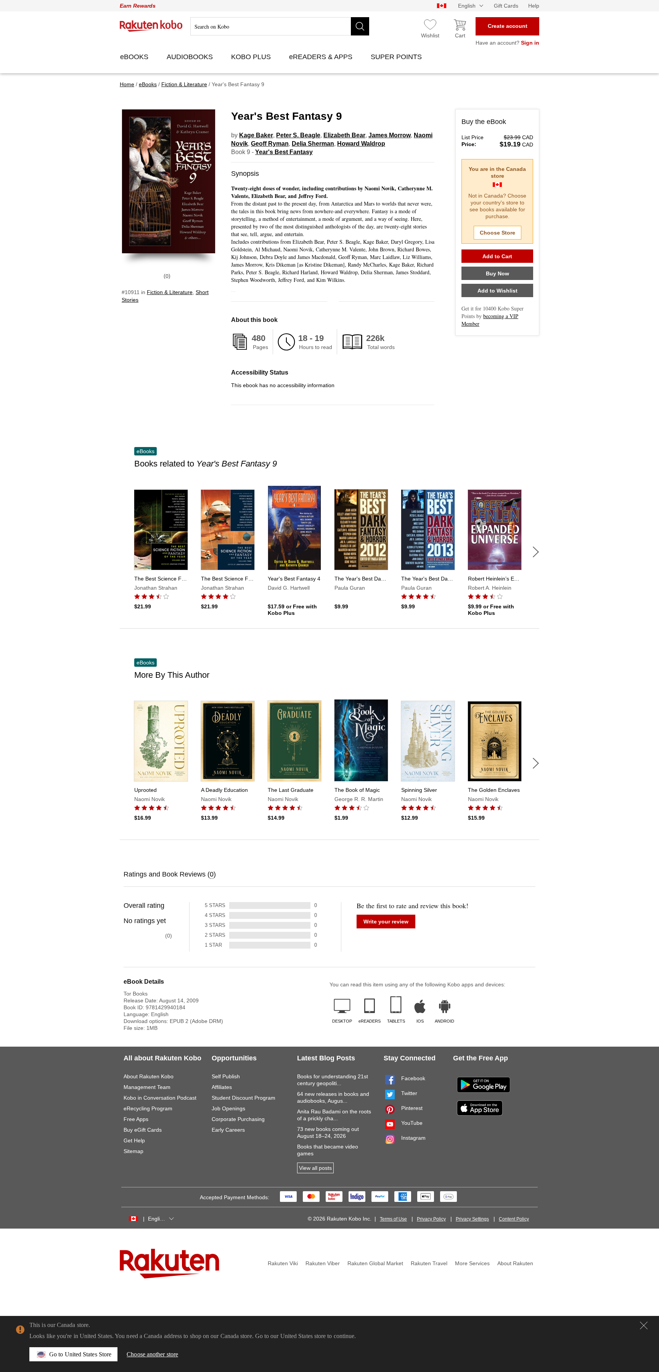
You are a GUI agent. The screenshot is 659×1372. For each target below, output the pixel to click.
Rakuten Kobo (151, 26)
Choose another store (152, 1354)
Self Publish (226, 1076)
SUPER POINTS (397, 57)
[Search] (360, 26)
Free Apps (136, 1119)
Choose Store (497, 233)
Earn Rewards (138, 6)
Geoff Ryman (270, 143)
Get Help (134, 1140)
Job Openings (228, 1108)
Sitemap (133, 1151)
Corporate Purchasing (238, 1119)
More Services (472, 1263)
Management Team (147, 1087)
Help (533, 6)
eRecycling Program (148, 1108)
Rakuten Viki (283, 1263)
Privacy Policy (431, 1219)
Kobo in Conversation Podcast (160, 1098)
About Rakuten (515, 1263)
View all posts (315, 1168)
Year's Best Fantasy (284, 152)
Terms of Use (393, 1219)
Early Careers (228, 1130)
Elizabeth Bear (344, 135)
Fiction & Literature (170, 292)
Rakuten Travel (429, 1263)
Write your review (385, 921)
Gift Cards (506, 6)
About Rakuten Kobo (149, 1076)
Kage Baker (256, 135)
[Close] (644, 1325)
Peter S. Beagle (298, 135)
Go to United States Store (80, 1354)
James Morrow (389, 135)
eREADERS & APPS (321, 57)
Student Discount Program (243, 1098)
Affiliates (222, 1087)
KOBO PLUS (252, 57)
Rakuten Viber (322, 1263)
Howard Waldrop (361, 143)
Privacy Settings (472, 1219)
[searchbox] (279, 26)
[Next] (535, 552)
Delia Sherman (313, 143)
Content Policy (514, 1219)
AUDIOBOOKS (191, 57)
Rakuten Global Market (375, 1263)
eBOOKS (135, 57)
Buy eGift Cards (143, 1130)
